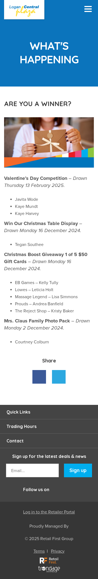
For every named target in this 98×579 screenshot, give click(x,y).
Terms (39, 551)
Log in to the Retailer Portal (49, 512)
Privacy (58, 551)
